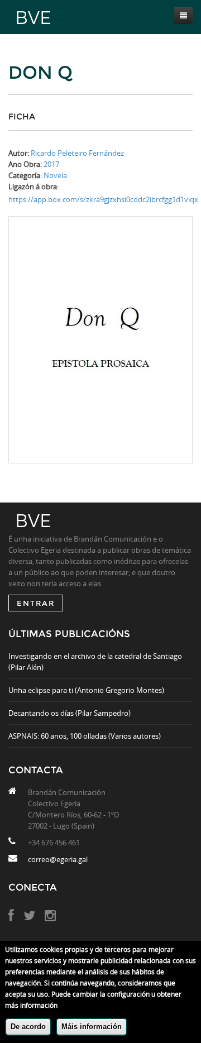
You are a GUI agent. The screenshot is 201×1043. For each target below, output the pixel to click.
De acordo (28, 1026)
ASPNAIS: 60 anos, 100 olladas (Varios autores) (84, 736)
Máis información (91, 1026)
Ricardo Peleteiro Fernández (77, 153)
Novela (55, 175)
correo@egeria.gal (58, 859)
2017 (51, 164)
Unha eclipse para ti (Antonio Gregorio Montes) (86, 690)
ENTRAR (36, 603)
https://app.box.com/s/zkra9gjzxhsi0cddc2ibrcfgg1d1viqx (103, 199)
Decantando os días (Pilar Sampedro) (69, 713)
